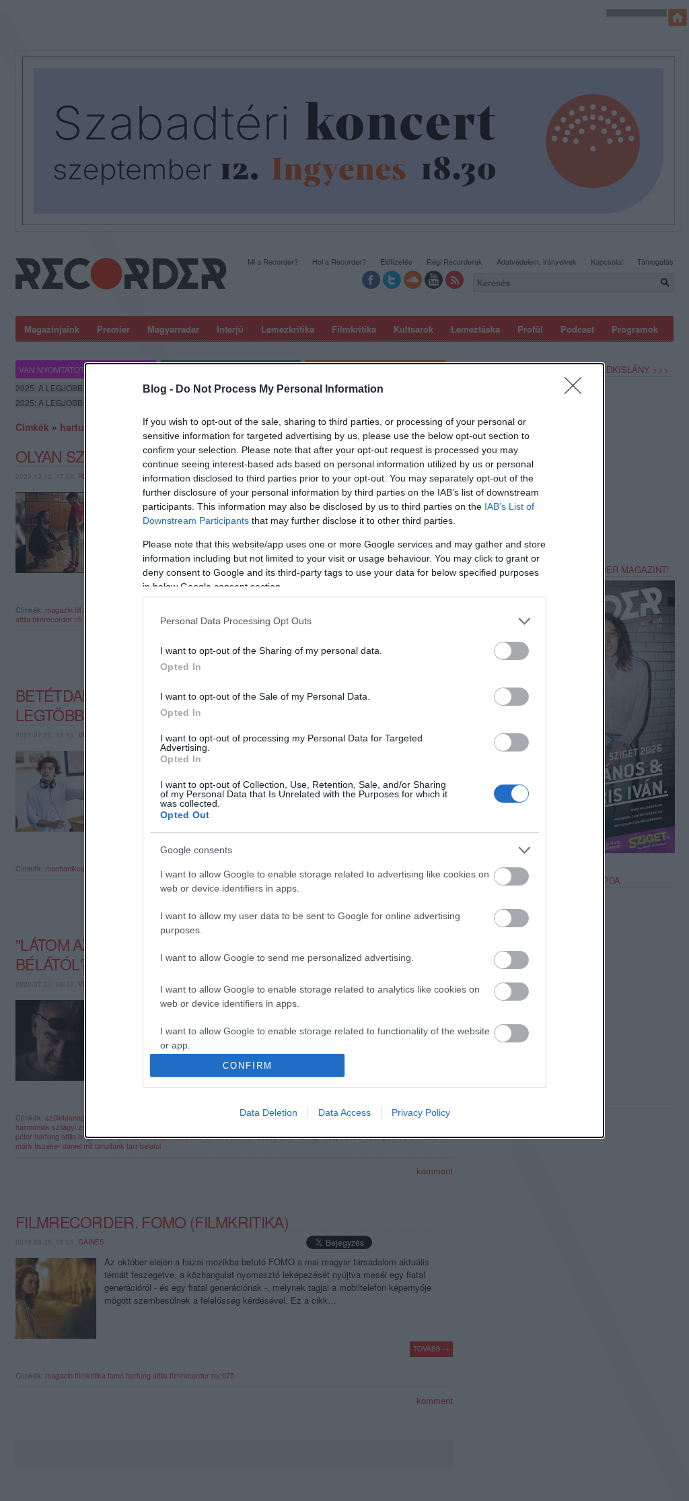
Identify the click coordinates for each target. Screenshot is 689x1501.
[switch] (511, 651)
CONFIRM (248, 1066)
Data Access (344, 1112)
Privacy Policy (421, 1112)
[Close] (577, 390)
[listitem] (344, 621)
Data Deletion (268, 1112)
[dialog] (344, 751)
